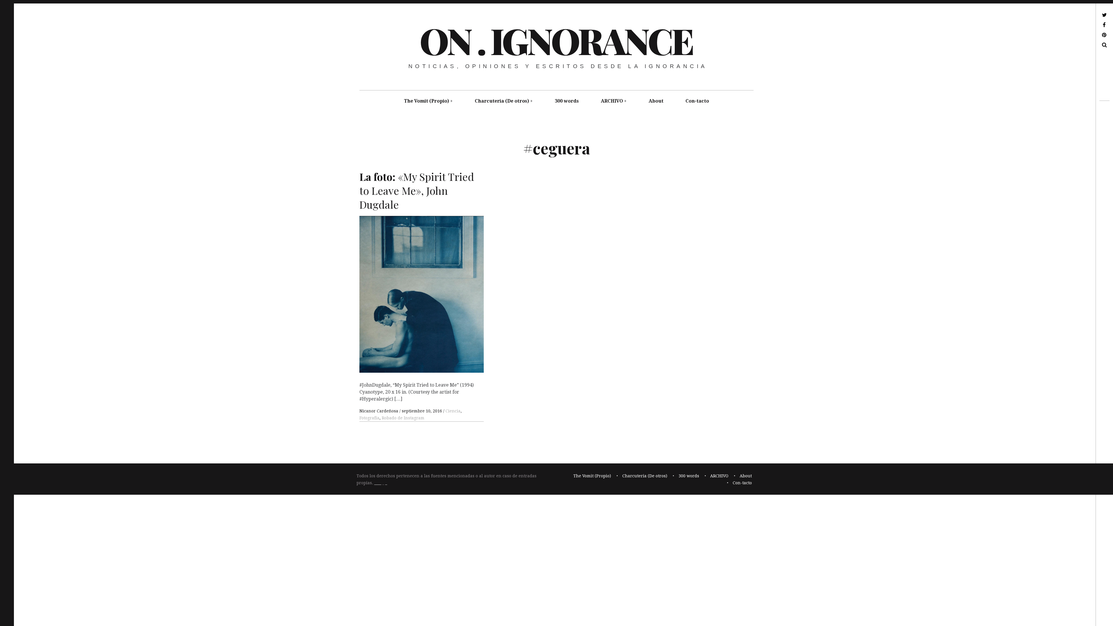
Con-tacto (697, 101)
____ (377, 483)
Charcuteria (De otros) (502, 101)
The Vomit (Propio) (426, 101)
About (656, 101)
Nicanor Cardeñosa (379, 411)
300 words (567, 101)
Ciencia (453, 411)
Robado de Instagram (403, 418)
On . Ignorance (556, 40)
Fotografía (369, 418)
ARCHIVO (612, 101)
